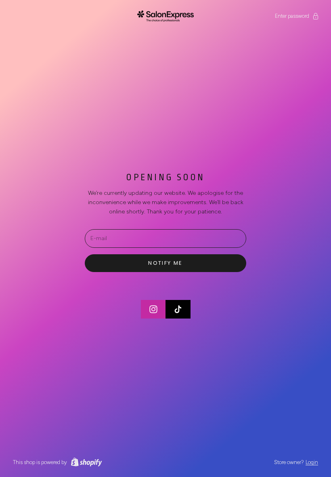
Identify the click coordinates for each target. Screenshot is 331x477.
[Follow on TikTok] (178, 309)
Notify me (165, 263)
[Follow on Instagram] (153, 309)
